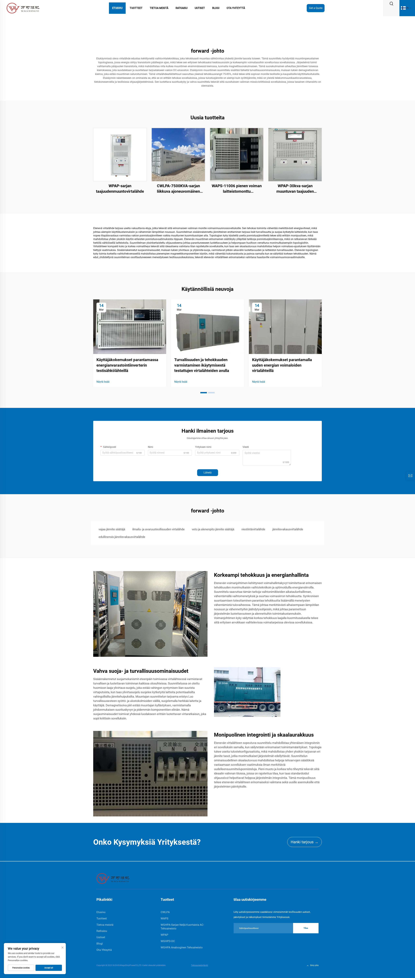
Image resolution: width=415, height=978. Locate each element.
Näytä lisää (102, 381)
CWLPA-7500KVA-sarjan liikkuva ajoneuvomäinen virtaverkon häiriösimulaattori (178, 189)
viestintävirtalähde (253, 529)
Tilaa (305, 928)
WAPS (164, 918)
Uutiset (200, 8)
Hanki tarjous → (304, 842)
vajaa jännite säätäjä (112, 529)
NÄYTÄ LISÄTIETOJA (120, 154)
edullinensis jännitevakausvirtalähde (122, 537)
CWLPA (165, 912)
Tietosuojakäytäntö (199, 965)
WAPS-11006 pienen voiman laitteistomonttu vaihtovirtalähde (237, 189)
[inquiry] (410, 476)
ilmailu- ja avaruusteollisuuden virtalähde (158, 529)
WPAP (164, 934)
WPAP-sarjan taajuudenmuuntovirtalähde (120, 189)
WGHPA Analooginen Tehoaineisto (182, 947)
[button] (203, 392)
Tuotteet (136, 8)
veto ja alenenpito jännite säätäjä (213, 529)
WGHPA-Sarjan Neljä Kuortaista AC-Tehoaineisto (182, 926)
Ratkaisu (181, 8)
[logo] (22, 7)
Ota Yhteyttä (236, 8)
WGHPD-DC (168, 941)
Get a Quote (315, 8)
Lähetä (208, 472)
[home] (112, 878)
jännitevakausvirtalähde (287, 529)
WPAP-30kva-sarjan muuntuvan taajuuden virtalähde (295, 189)
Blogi (215, 8)
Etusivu (117, 8)
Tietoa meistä (159, 8)
